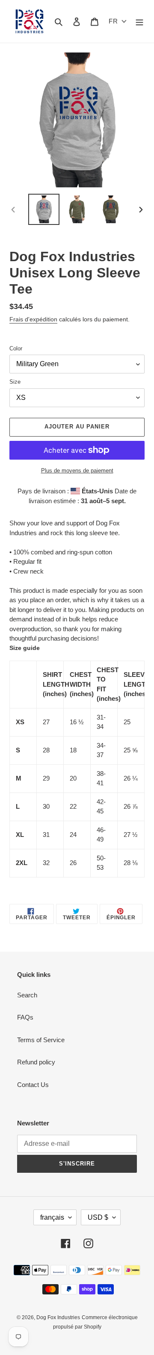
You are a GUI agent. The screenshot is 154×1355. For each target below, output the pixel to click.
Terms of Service (41, 1039)
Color (15, 348)
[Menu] (139, 21)
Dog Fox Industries (58, 1317)
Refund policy (36, 1062)
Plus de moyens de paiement (77, 470)
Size (15, 382)
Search (27, 995)
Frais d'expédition (33, 319)
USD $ (98, 1217)
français (52, 1217)
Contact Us (33, 1084)
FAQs (25, 1017)
